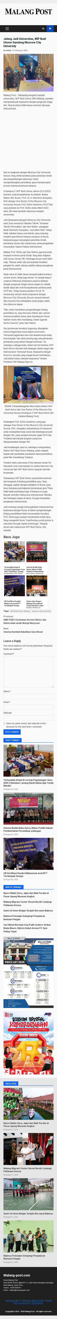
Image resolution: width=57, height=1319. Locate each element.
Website (7, 713)
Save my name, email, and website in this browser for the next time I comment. (26, 725)
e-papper (50, 28)
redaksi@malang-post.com (19, 1290)
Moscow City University (41, 611)
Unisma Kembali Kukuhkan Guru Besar (23, 630)
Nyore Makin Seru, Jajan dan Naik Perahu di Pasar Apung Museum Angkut (28, 1104)
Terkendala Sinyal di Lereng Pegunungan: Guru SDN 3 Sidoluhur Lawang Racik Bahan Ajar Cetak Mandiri (28, 761)
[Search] (43, 28)
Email (6, 702)
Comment (8, 654)
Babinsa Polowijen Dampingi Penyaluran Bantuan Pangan (28, 1236)
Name (7, 691)
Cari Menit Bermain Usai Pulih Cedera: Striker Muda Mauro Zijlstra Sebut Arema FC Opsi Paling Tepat (27, 928)
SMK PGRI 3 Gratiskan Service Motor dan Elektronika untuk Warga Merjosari (24, 619)
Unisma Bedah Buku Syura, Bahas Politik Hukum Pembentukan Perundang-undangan (28, 809)
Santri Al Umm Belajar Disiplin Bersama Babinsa (28, 910)
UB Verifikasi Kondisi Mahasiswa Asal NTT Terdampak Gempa (28, 854)
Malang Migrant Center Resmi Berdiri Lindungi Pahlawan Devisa (28, 1149)
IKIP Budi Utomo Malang (20, 611)
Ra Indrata (7, 50)
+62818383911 (15, 1288)
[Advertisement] (28, 141)
